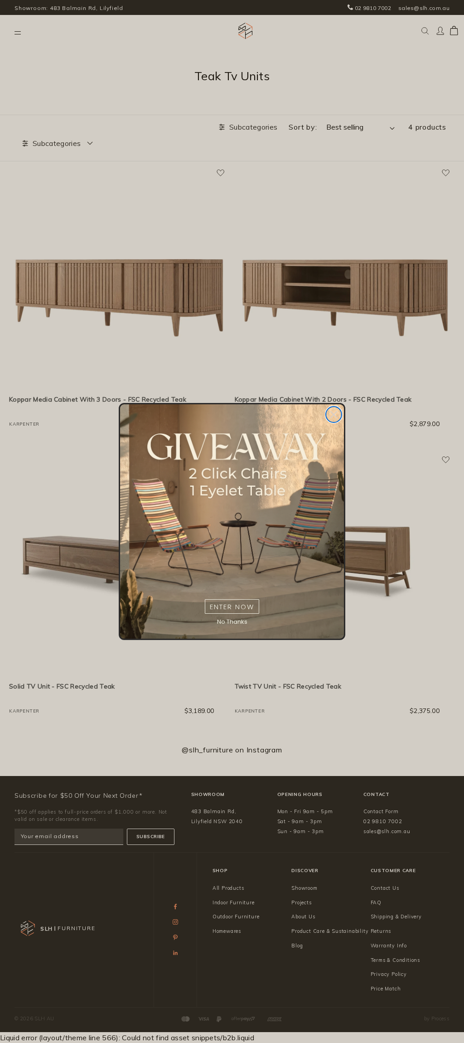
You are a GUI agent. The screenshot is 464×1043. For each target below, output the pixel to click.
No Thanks (232, 621)
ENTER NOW (232, 606)
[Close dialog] (334, 414)
